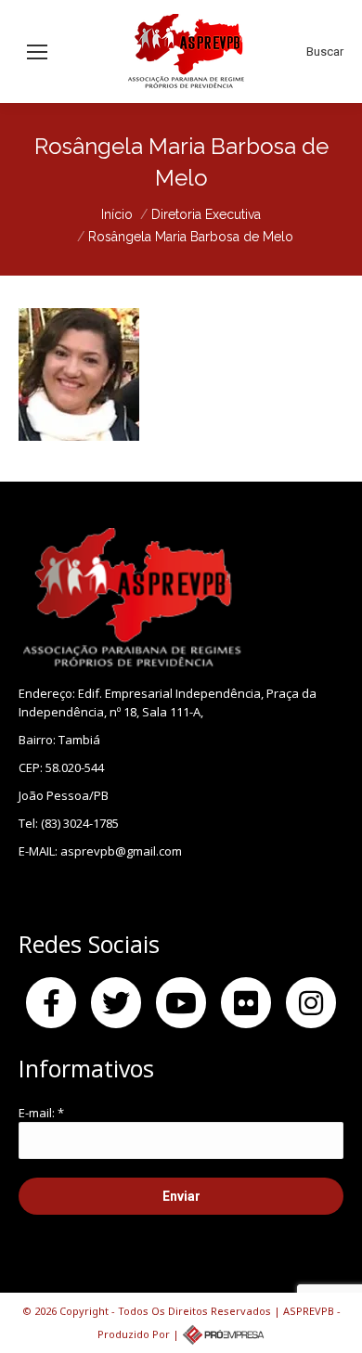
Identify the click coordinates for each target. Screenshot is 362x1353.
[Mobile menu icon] (37, 52)
